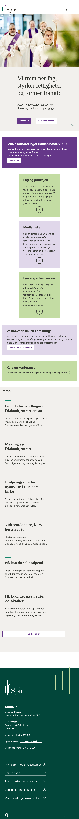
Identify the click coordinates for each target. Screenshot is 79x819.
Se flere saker (34, 634)
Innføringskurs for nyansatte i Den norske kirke (23, 486)
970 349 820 (29, 748)
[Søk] (65, 7)
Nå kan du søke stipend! (24, 563)
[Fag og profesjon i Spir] (39, 209)
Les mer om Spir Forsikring (20, 347)
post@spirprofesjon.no (31, 741)
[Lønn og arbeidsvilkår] (39, 311)
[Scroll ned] (72, 125)
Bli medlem (24, 121)
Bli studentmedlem (46, 121)
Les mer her (14, 160)
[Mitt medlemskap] (39, 260)
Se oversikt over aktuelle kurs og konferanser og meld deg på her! (37, 373)
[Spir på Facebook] (6, 815)
